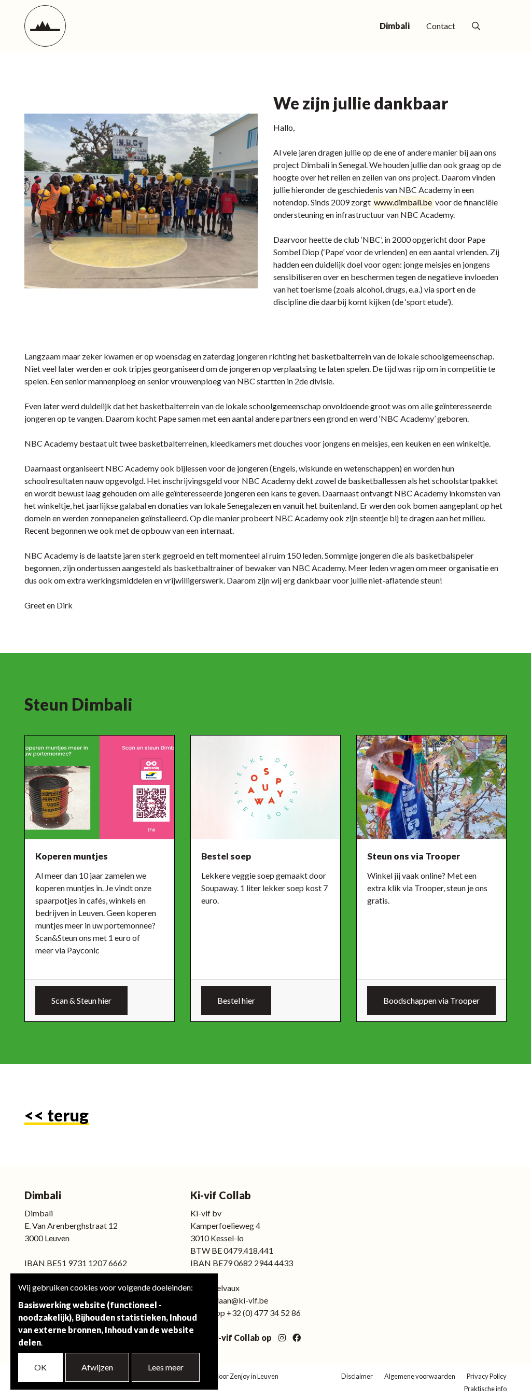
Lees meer (166, 1367)
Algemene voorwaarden (419, 1376)
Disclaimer (357, 1376)
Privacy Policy (487, 1376)
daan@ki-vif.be (241, 1300)
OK (40, 1367)
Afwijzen (97, 1367)
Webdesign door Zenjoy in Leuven (229, 1376)
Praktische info (485, 1388)
